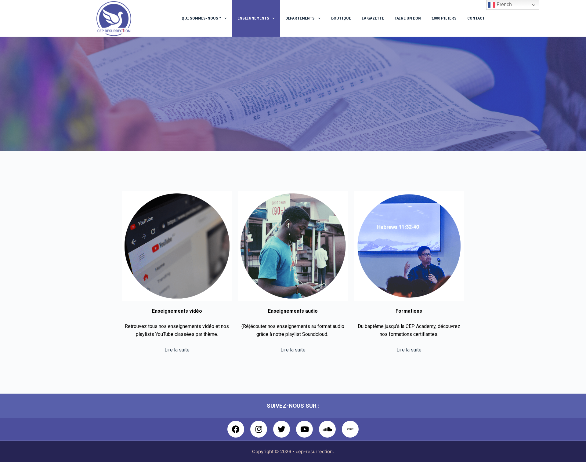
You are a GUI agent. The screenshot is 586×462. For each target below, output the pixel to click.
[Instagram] (258, 429)
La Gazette (373, 18)
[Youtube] (304, 429)
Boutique (341, 18)
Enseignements (253, 18)
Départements (300, 18)
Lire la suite (177, 350)
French (503, 4)
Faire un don (408, 18)
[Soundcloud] (327, 429)
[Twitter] (281, 429)
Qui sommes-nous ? (201, 18)
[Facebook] (235, 429)
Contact (476, 18)
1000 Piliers (444, 18)
